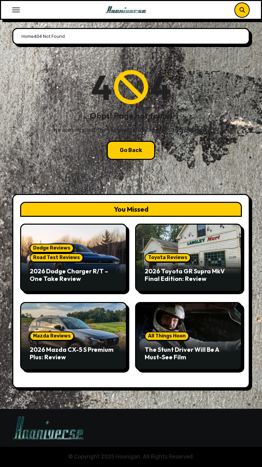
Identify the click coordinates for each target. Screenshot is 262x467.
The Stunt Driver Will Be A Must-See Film (182, 353)
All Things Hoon (167, 336)
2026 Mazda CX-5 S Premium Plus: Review (72, 353)
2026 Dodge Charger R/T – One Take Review (69, 275)
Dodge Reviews (51, 248)
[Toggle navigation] (16, 9)
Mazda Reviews (52, 336)
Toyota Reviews (167, 257)
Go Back (131, 150)
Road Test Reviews (56, 257)
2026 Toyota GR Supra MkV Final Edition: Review (185, 275)
